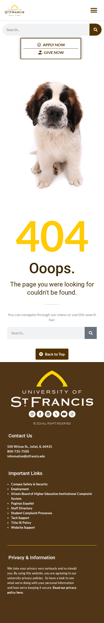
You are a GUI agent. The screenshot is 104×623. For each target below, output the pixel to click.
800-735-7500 (18, 451)
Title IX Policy (21, 523)
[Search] (95, 30)
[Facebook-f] (40, 414)
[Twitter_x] (56, 414)
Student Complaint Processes (31, 513)
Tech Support (20, 518)
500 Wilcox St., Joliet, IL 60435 (29, 446)
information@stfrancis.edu (26, 456)
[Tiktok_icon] (72, 414)
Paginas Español (22, 503)
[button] (93, 10)
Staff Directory (21, 508)
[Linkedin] (48, 414)
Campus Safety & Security (29, 484)
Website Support (23, 527)
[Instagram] (32, 414)
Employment (20, 489)
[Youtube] (64, 414)
